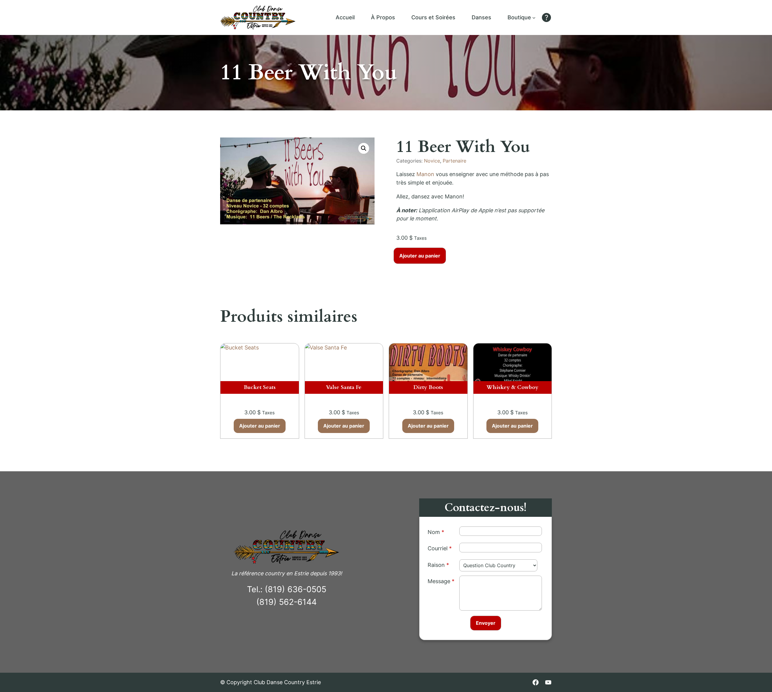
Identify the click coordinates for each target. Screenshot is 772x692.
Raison (436, 565)
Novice (432, 161)
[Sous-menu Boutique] (534, 17)
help (546, 17)
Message (439, 581)
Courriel (438, 548)
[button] (363, 148)
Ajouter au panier (419, 256)
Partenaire (454, 161)
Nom (434, 532)
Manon (425, 174)
